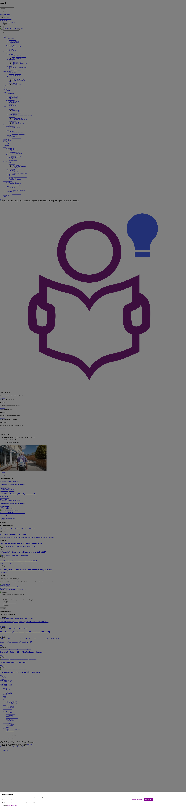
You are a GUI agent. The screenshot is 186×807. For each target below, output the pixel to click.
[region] (93, 799)
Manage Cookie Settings (137, 799)
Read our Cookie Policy (12, 805)
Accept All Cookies (148, 799)
